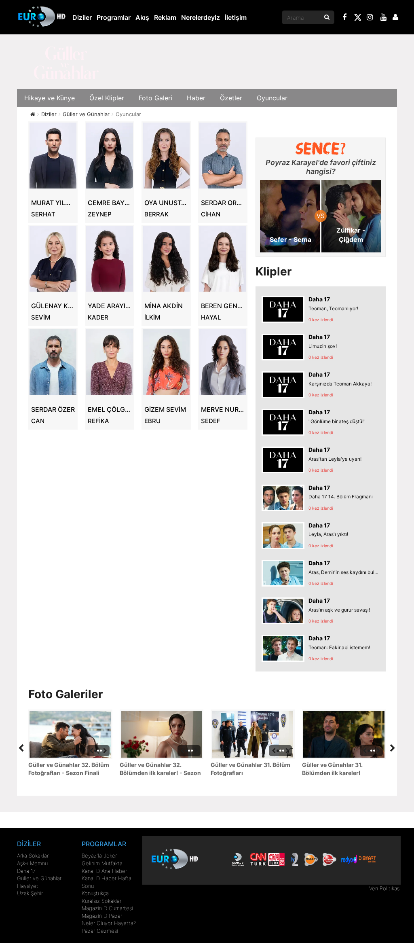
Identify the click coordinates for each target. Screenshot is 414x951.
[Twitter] (357, 18)
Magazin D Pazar (102, 916)
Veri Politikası (385, 888)
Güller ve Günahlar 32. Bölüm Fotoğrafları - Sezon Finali (68, 768)
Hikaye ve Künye (49, 98)
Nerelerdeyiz (200, 17)
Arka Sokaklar (33, 855)
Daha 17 (26, 871)
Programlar (114, 17)
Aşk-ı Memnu (32, 863)
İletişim (236, 17)
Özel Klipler (106, 98)
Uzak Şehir (30, 893)
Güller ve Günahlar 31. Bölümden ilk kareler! (332, 768)
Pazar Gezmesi (100, 931)
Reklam (165, 17)
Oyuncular (272, 98)
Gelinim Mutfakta (102, 863)
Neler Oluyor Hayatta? (109, 923)
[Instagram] (370, 18)
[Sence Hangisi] (321, 148)
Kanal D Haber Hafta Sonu (106, 882)
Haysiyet (27, 886)
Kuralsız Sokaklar (101, 901)
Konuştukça (95, 893)
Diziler (82, 17)
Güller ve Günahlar (39, 878)
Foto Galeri (155, 98)
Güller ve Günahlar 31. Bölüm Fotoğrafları (250, 768)
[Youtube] (384, 18)
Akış (142, 17)
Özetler (231, 98)
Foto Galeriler (65, 694)
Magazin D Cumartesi (107, 908)
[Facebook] (345, 18)
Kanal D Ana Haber (104, 871)
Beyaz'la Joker (99, 855)
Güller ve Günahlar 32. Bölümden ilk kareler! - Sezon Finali (160, 769)
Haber (196, 98)
